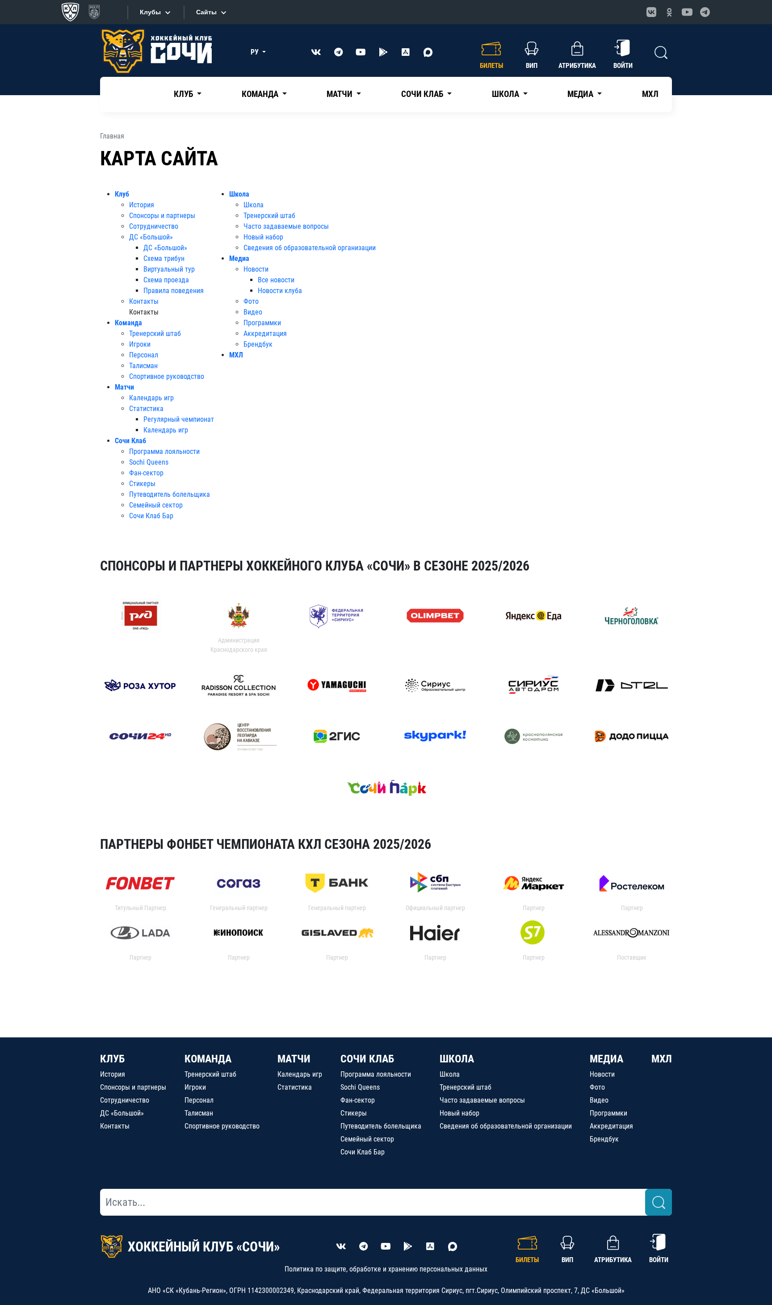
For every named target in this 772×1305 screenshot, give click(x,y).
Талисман (143, 365)
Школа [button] (506, 94)
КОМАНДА (208, 1059)
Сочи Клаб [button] (423, 94)
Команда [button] (261, 94)
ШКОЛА (457, 1059)
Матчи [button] (340, 94)
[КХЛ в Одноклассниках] (669, 12)
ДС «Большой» (151, 237)
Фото (251, 301)
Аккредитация (265, 333)
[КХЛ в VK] (651, 12)
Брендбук (258, 344)
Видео (252, 312)
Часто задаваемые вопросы (286, 226)
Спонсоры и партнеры (162, 215)
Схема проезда (166, 280)
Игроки (140, 344)
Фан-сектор (146, 473)
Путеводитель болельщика (169, 494)
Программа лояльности (164, 451)
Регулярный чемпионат (178, 419)
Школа (239, 194)
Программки (262, 323)
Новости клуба (280, 290)
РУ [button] (255, 52)
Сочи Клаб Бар (151, 516)
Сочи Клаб (130, 440)
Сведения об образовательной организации (309, 247)
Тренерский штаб (155, 333)
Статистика (146, 408)
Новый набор (263, 237)
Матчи (124, 387)
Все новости (276, 280)
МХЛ (650, 94)
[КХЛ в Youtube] (687, 12)
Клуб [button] (184, 94)
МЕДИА (606, 1059)
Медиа (239, 258)
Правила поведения (173, 290)
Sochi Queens (148, 462)
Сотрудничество (153, 226)
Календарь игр (151, 398)
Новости (256, 269)
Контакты (144, 301)
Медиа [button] (581, 94)
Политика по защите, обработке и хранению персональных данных (386, 1269)
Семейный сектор (156, 505)
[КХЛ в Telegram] (705, 12)
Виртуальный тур (169, 269)
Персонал (143, 355)
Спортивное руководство (166, 376)
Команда (128, 323)
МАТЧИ (293, 1059)
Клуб (122, 194)
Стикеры (142, 483)
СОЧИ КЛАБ (367, 1059)
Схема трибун (164, 258)
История (141, 205)
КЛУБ (112, 1059)
